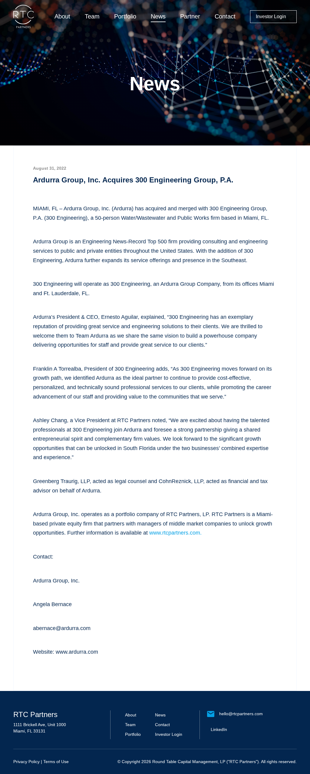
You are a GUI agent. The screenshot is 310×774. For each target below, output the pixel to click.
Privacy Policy (26, 761)
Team (92, 16)
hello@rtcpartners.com (241, 713)
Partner (190, 16)
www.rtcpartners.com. (175, 533)
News (158, 16)
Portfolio (125, 16)
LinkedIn (219, 729)
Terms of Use (56, 761)
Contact (225, 16)
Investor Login (271, 16)
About (62, 16)
